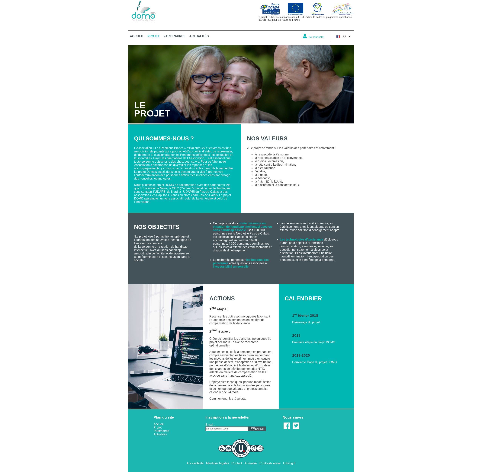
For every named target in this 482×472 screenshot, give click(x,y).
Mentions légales (217, 463)
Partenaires (174, 36)
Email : (210, 424)
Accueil (137, 36)
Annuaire (251, 463)
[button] (314, 37)
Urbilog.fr (289, 463)
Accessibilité (195, 463)
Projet (153, 36)
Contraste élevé (270, 463)
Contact (237, 463)
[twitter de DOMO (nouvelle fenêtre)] (296, 431)
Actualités (199, 36)
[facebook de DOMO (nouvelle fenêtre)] (287, 431)
